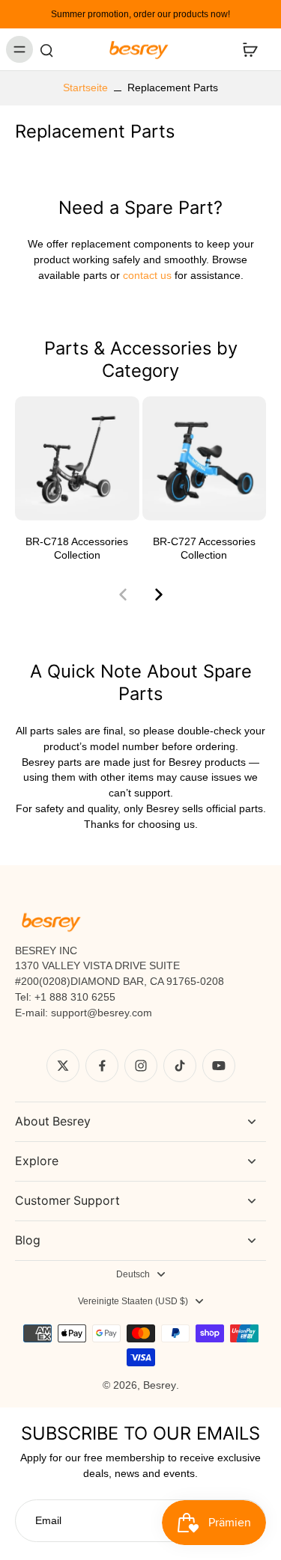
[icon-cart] (249, 49)
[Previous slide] (123, 594)
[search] (46, 49)
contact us (146, 275)
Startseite (85, 87)
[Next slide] (159, 594)
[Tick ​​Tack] (179, 1065)
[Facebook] (101, 1065)
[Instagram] (140, 1065)
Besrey (159, 1385)
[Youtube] (218, 1065)
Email (48, 1520)
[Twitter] (62, 1065)
